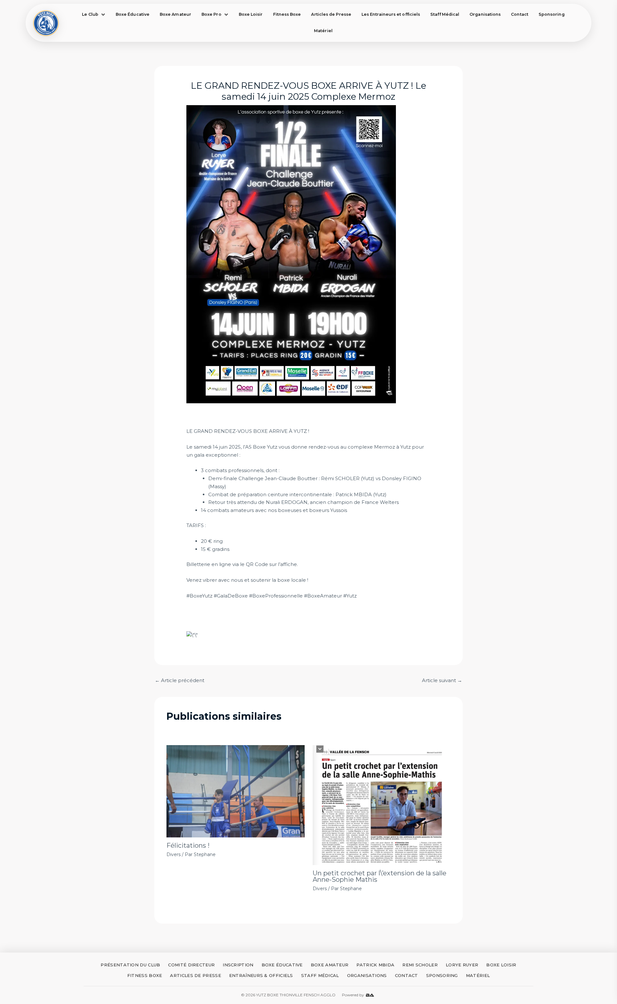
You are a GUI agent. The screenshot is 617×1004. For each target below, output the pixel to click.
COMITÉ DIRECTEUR (191, 964)
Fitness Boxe (287, 14)
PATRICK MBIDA (375, 964)
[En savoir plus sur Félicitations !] (235, 791)
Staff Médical (444, 14)
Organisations (485, 14)
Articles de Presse (331, 14)
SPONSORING (442, 975)
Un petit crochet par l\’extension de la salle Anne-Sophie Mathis (379, 876)
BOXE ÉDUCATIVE (282, 964)
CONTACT (406, 975)
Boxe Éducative (132, 14)
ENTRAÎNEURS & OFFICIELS (261, 975)
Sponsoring (552, 14)
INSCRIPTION (238, 964)
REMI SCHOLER (420, 964)
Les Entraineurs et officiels (391, 14)
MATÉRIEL (478, 975)
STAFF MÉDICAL (320, 975)
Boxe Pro (211, 14)
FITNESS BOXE (144, 975)
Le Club (90, 14)
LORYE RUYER (462, 964)
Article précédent (179, 680)
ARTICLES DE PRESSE (195, 975)
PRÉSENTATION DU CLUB (130, 964)
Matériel (323, 30)
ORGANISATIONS (367, 975)
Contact (519, 14)
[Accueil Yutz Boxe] (46, 23)
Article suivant (442, 680)
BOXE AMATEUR (330, 964)
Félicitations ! (188, 845)
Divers (173, 854)
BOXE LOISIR (501, 964)
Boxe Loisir (251, 14)
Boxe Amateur (175, 14)
